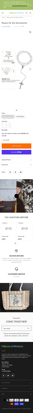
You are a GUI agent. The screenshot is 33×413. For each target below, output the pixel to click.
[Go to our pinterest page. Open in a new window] (13, 375)
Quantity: (4, 121)
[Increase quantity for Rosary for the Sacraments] (9, 125)
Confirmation (20, 116)
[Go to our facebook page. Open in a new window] (3, 375)
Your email (6, 328)
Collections (6, 382)
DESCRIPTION (6, 160)
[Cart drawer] (30, 13)
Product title (5, 236)
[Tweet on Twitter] (21, 172)
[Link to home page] (12, 346)
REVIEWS (5, 165)
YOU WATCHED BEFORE (16, 217)
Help (3, 394)
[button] (16, 110)
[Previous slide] (3, 69)
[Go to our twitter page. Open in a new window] (8, 375)
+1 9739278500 (6, 371)
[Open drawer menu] (2, 13)
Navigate (4, 388)
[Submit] (28, 328)
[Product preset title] (8, 228)
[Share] (10, 172)
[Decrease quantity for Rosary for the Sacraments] (3, 125)
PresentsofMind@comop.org (19, 6)
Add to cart (16, 146)
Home (3, 17)
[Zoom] (30, 32)
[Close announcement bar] (30, 5)
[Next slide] (30, 69)
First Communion (8, 116)
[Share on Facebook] (15, 172)
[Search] (26, 13)
